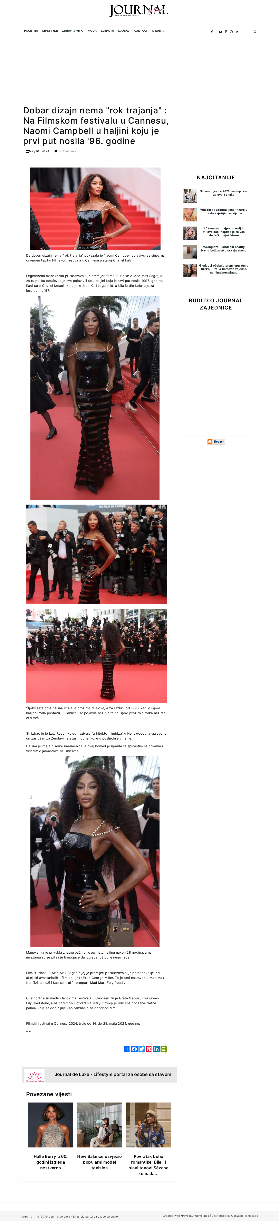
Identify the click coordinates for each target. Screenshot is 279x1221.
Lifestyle (50, 30)
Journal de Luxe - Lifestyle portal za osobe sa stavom (84, 1216)
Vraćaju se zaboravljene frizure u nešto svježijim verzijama (223, 211)
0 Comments (67, 151)
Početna (31, 30)
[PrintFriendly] (162, 1049)
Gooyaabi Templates (244, 1215)
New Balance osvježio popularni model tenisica (99, 1162)
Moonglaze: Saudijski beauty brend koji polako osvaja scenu (224, 248)
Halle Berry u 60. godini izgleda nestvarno (51, 1162)
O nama (158, 30)
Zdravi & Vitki (73, 30)
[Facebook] (132, 1049)
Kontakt (141, 30)
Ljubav (123, 30)
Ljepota (107, 30)
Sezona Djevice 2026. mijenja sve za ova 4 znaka (224, 193)
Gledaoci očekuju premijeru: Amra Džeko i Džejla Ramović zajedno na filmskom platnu (223, 268)
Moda (92, 30)
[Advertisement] (122, 65)
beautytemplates (198, 1215)
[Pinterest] (147, 1049)
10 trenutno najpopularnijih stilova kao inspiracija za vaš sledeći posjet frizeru (224, 231)
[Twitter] (140, 1049)
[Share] (125, 1049)
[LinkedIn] (154, 1049)
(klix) (28, 1031)
